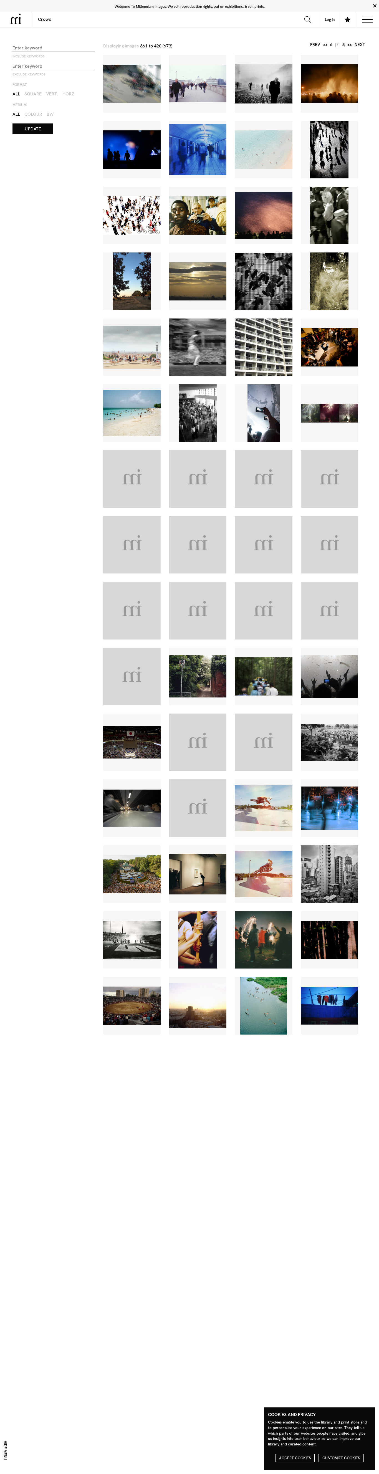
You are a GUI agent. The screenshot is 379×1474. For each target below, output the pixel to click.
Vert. (52, 94)
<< (325, 45)
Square (33, 94)
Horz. (68, 94)
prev (315, 45)
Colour (33, 114)
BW (50, 114)
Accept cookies (295, 1457)
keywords (28, 56)
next (360, 45)
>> (349, 45)
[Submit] (308, 19)
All (16, 94)
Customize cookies (341, 1457)
